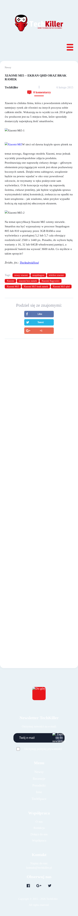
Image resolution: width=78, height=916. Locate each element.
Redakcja (39, 827)
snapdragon (38, 275)
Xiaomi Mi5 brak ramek (36, 286)
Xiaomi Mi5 (13, 286)
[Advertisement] (39, 387)
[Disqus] (39, 483)
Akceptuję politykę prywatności (43, 748)
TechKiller (11, 87)
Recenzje (39, 778)
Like (40, 314)
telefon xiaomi (56, 275)
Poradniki (39, 785)
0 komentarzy (42, 92)
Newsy (8, 67)
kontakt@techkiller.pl (39, 867)
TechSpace (39, 799)
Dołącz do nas (39, 834)
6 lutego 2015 (64, 87)
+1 (41, 330)
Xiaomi (10, 280)
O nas (39, 821)
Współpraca (39, 840)
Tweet (40, 322)
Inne (39, 792)
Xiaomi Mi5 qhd (61, 286)
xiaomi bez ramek (28, 280)
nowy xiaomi (21, 275)
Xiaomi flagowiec (50, 280)
